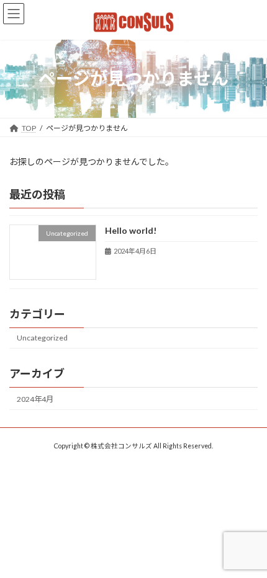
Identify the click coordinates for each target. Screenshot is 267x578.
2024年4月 (35, 399)
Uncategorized (42, 337)
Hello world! (130, 230)
